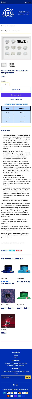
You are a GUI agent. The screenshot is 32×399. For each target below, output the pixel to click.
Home (2, 26)
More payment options (16, 99)
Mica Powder (10, 26)
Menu (4, 2)
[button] (5, 281)
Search (16, 357)
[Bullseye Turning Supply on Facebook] (14, 385)
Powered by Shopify (23, 389)
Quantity (3, 81)
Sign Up (28, 377)
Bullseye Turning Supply (12, 389)
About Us (16, 355)
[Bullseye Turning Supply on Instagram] (17, 385)
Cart (29, 2)
